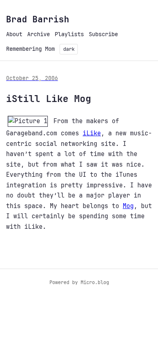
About (14, 34)
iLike (92, 133)
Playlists (69, 34)
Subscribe (103, 34)
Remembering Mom (30, 48)
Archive (38, 34)
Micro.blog (95, 282)
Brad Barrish (37, 19)
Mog (128, 206)
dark (69, 49)
